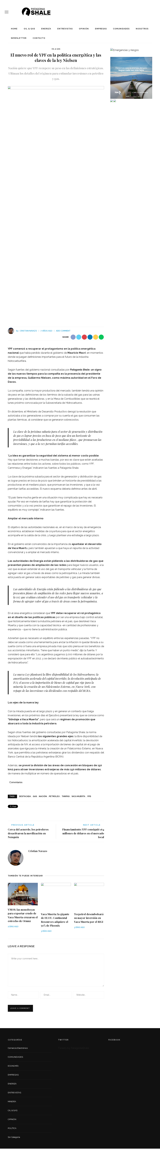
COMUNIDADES (121, 29)
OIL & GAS (29, 29)
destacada (25, 796)
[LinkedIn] (30, 858)
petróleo (54, 796)
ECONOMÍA (13, 1066)
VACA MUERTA (78, 796)
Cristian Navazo (28, 331)
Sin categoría (14, 1137)
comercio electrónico (18, 1048)
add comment (63, 331)
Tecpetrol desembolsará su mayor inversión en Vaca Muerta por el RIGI (88, 917)
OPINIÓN (84, 29)
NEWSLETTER (18, 38)
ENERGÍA (46, 29)
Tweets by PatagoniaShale (73, 1048)
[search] (154, 12)
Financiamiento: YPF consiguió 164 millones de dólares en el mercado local (83, 833)
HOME (14, 29)
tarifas (66, 796)
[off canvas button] (6, 12)
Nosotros (142, 29)
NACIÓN (43, 796)
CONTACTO (39, 38)
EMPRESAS (101, 29)
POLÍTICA (12, 1128)
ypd (89, 796)
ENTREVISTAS (65, 29)
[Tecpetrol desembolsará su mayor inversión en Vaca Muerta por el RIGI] (89, 896)
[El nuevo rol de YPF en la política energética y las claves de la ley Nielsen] (56, 203)
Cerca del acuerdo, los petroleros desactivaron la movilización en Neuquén (28, 833)
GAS (35, 796)
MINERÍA (12, 1101)
